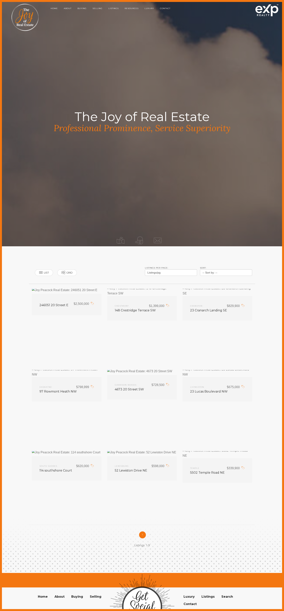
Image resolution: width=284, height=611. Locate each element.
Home (54, 8)
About (67, 8)
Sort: (203, 268)
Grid (69, 272)
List (46, 272)
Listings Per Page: (156, 268)
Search (227, 596)
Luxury (149, 8)
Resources (132, 8)
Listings (113, 8)
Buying (82, 8)
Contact (165, 8)
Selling (97, 8)
